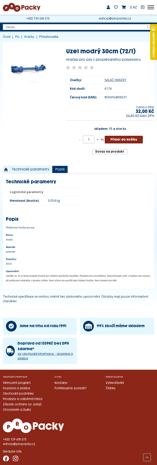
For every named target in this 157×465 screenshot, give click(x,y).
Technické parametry (30, 169)
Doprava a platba (16, 388)
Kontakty (60, 383)
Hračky (29, 37)
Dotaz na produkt (109, 151)
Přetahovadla (48, 37)
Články (110, 388)
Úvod (6, 37)
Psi (17, 37)
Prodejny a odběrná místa (22, 399)
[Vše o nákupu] (142, 7)
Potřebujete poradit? (70, 388)
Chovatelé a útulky (17, 410)
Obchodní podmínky (18, 393)
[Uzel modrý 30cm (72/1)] (29, 68)
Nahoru (6, 169)
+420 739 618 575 (38, 18)
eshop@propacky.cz (115, 18)
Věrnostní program (17, 383)
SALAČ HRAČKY (115, 80)
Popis (60, 169)
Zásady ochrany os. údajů (22, 404)
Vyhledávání (115, 383)
